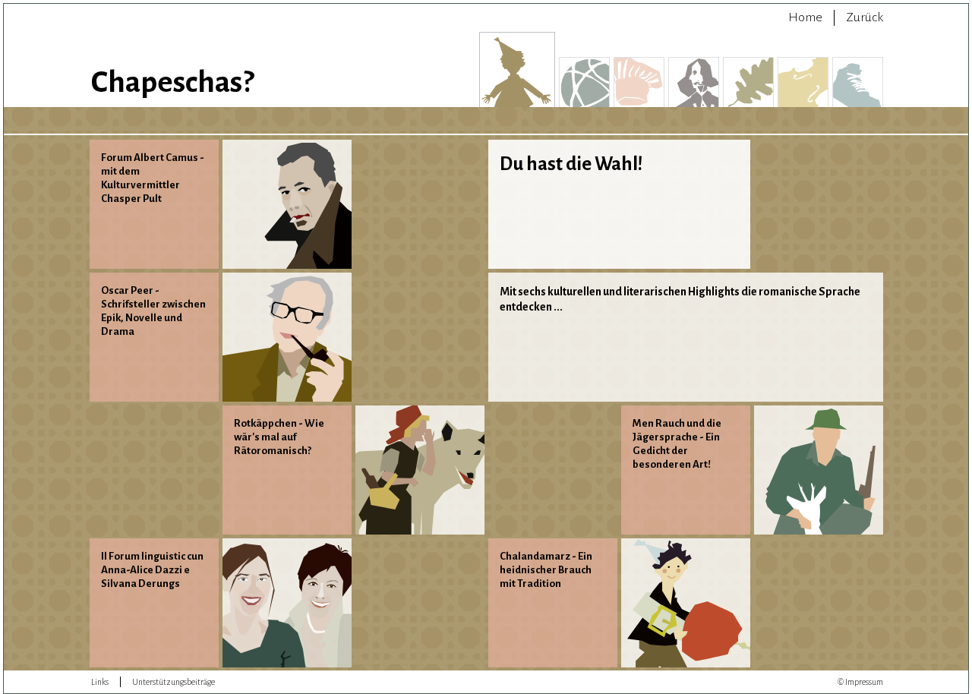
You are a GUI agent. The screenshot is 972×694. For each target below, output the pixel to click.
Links (100, 681)
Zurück (864, 17)
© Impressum (860, 681)
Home (805, 17)
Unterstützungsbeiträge (173, 681)
